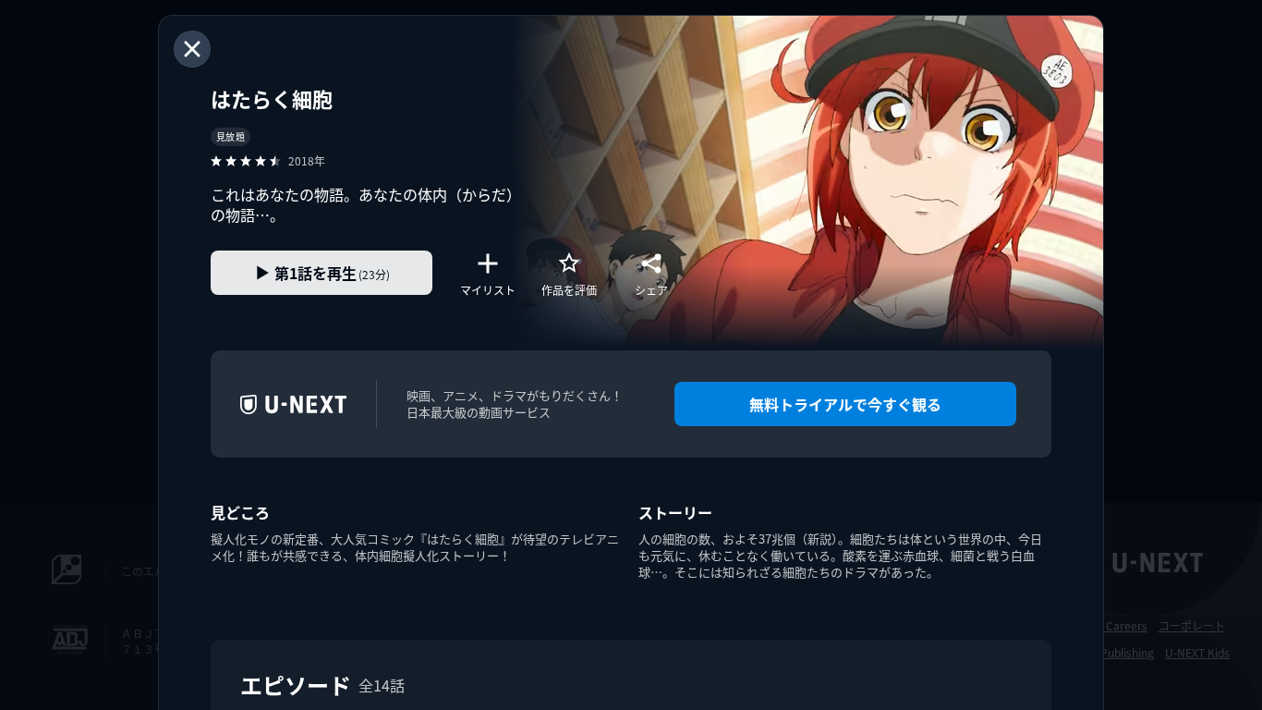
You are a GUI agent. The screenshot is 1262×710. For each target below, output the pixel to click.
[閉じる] (192, 49)
